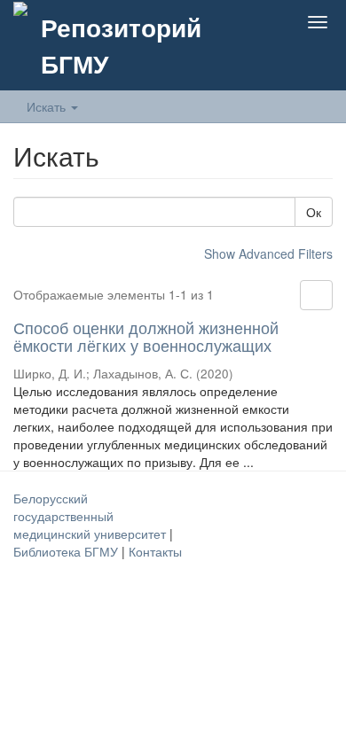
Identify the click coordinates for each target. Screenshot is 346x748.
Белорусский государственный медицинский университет (91, 515)
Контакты (155, 551)
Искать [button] (48, 106)
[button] (234, 22)
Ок (313, 212)
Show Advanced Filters (268, 253)
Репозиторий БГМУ (121, 45)
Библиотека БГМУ (67, 551)
